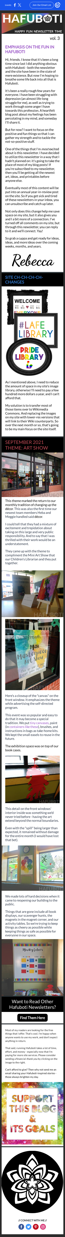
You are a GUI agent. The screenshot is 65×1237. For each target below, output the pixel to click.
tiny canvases (39, 723)
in (7, 727)
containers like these (23, 727)
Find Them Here (32, 1017)
